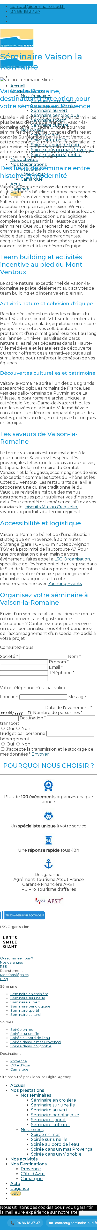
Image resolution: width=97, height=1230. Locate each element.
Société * (9, 656)
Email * (56, 667)
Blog (4, 979)
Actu (15, 184)
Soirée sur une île (24, 1034)
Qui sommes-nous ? (16, 958)
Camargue (19, 1069)
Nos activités (24, 159)
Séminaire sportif (24, 1010)
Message (77, 696)
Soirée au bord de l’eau (30, 1038)
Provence (18, 1061)
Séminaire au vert (49, 110)
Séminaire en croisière (29, 994)
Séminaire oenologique (30, 1006)
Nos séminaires (36, 1095)
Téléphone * (61, 672)
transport (9, 723)
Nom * (74, 656)
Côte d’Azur (20, 1065)
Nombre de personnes (58, 712)
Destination (33, 718)
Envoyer (40, 754)
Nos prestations (27, 1090)
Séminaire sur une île (27, 998)
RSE (3, 966)
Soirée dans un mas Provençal (35, 1042)
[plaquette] (22, 918)
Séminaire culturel (25, 1014)
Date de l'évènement (68, 707)
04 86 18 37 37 (28, 1223)
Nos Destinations (28, 1164)
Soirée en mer (22, 1029)
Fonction (9, 696)
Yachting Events (65, 583)
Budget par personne (23, 733)
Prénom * (59, 661)
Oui (10, 728)
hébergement (14, 738)
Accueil (17, 85)
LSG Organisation (72, 559)
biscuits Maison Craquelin (51, 506)
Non (25, 728)
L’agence (19, 1188)
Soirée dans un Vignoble (30, 1046)
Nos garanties (11, 962)
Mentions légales (14, 975)
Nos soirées (32, 1129)
